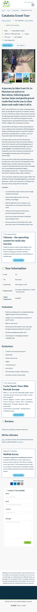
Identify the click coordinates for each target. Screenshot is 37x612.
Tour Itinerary (21, 45)
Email (7, 501)
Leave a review (6, 20)
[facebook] (11, 484)
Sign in (4, 439)
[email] (18, 484)
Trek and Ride (15, 10)
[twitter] (15, 484)
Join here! (20, 442)
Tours (8, 10)
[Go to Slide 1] (5, 78)
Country (8, 509)
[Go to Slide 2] (12, 78)
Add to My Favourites (12, 25)
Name (7, 493)
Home (3, 10)
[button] (18, 61)
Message (8, 518)
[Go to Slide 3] (19, 78)
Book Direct (7, 45)
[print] (21, 483)
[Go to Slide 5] (32, 78)
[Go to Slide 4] (25, 78)
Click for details (18, 260)
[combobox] (18, 512)
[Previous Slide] (4, 61)
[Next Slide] (33, 61)
